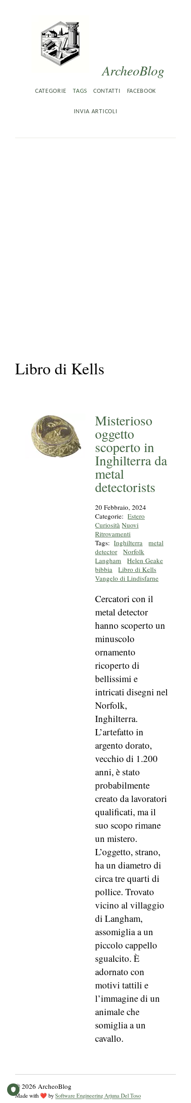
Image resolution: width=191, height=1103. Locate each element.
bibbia (103, 569)
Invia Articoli (95, 112)
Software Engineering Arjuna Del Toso (98, 1095)
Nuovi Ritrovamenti (117, 529)
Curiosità (107, 524)
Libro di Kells (137, 569)
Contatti (106, 91)
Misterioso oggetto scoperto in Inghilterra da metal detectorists (131, 453)
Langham (108, 560)
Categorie (51, 91)
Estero (136, 516)
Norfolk (133, 551)
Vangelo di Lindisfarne (127, 578)
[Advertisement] (95, 238)
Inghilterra (128, 542)
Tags (80, 91)
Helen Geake (145, 560)
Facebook (141, 91)
